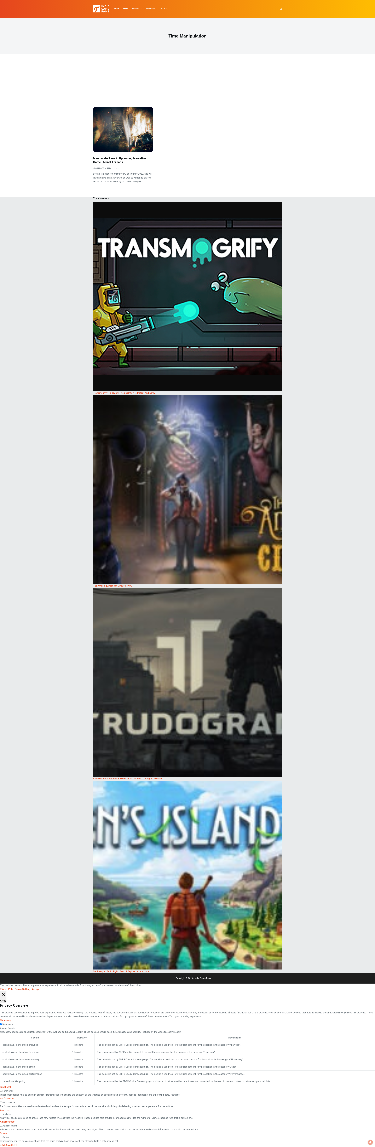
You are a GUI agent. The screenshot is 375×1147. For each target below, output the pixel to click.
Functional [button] (5, 1087)
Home (116, 9)
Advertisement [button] (7, 1121)
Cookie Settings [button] (23, 989)
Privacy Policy (7, 989)
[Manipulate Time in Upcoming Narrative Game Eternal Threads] (123, 129)
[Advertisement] (187, 84)
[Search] (281, 9)
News (125, 9)
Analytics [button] (5, 1110)
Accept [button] (36, 989)
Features (150, 9)
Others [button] (3, 1133)
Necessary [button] (5, 1020)
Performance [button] (7, 1098)
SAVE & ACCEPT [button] (8, 1145)
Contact (162, 9)
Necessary (7, 1024)
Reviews (135, 9)
